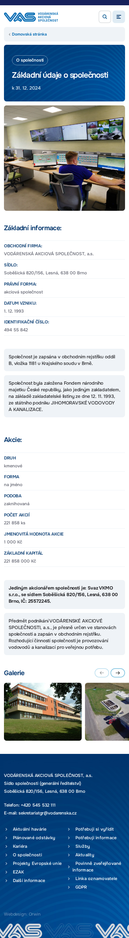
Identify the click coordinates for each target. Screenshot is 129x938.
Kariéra (18, 846)
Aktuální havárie (28, 829)
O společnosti (26, 855)
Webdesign (15, 914)
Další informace (27, 880)
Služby (81, 846)
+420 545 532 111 (38, 805)
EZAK (17, 872)
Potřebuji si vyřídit (93, 829)
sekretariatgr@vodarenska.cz (48, 813)
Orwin (35, 914)
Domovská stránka (29, 34)
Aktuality (83, 855)
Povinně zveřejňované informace (96, 867)
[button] (105, 17)
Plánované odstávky (32, 838)
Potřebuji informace (94, 838)
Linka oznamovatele (94, 878)
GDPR (79, 887)
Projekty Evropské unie (36, 863)
